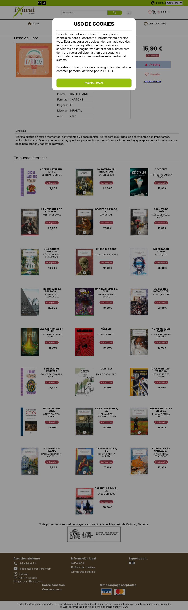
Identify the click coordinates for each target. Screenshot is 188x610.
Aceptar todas (94, 83)
